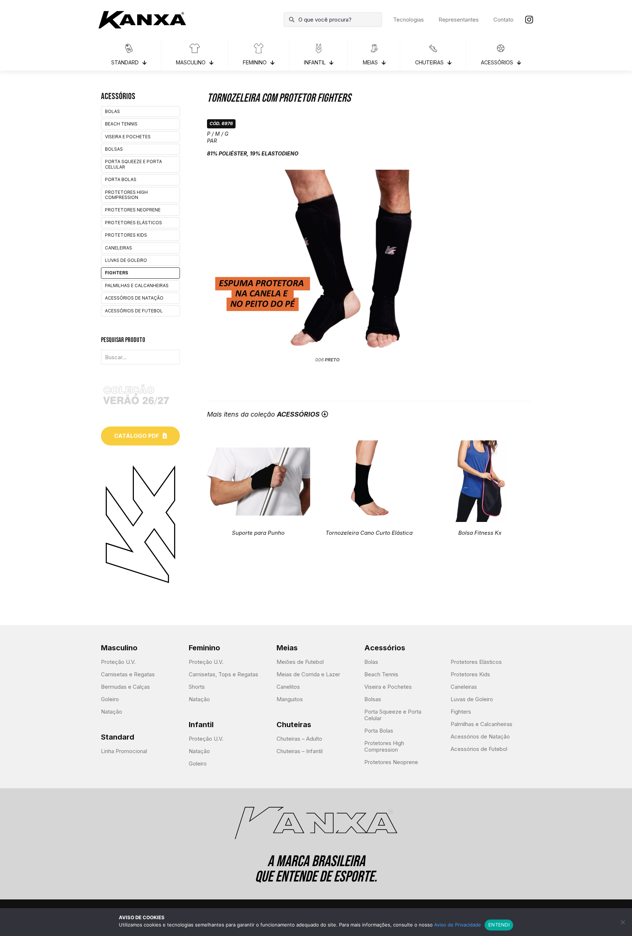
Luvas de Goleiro (126, 260)
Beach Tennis (121, 124)
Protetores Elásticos (133, 222)
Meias (287, 647)
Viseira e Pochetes (128, 136)
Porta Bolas (120, 179)
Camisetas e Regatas (128, 674)
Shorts (197, 686)
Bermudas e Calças (125, 686)
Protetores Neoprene (133, 210)
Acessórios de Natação (134, 298)
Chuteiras (293, 724)
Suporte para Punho (258, 532)
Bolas (112, 111)
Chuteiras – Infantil (299, 751)
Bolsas (114, 149)
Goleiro (110, 699)
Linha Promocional (124, 751)
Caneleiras (118, 248)
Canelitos (288, 686)
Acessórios (384, 647)
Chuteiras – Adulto (299, 738)
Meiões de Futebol (300, 661)
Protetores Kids (126, 235)
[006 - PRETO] (327, 262)
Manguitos (289, 699)
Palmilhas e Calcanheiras (137, 285)
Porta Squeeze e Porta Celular (133, 164)
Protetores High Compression (126, 194)
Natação (111, 711)
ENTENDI (498, 925)
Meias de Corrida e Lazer (308, 674)
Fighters (116, 272)
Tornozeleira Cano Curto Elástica (369, 532)
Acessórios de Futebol (134, 310)
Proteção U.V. (118, 661)
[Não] (623, 922)
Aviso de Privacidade (457, 925)
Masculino (119, 647)
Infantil (201, 724)
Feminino (204, 647)
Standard (117, 737)
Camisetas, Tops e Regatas (223, 674)
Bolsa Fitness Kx (479, 532)
